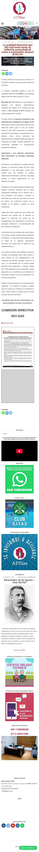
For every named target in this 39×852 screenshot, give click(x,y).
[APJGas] (4, 825)
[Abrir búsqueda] (37, 23)
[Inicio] (19, 19)
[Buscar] (35, 432)
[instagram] (28, 23)
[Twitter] (22, 23)
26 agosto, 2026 (8, 577)
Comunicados (22, 42)
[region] (19, 33)
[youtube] (25, 23)
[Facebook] (18, 23)
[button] (28, 848)
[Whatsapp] (3, 73)
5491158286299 (13, 788)
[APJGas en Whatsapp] (32, 23)
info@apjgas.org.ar (7, 791)
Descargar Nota (8, 323)
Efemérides (32, 577)
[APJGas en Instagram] (18, 825)
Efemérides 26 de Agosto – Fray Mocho (19, 581)
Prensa (30, 42)
